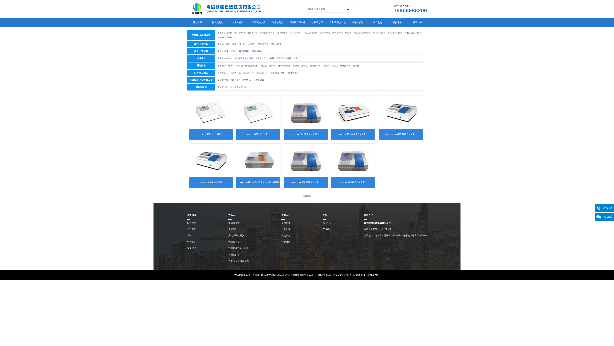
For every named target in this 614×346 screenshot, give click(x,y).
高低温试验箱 (379, 32)
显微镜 (296, 65)
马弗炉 (251, 44)
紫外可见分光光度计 (243, 58)
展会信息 (285, 235)
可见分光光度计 (224, 58)
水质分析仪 (237, 22)
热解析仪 (247, 80)
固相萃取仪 (293, 73)
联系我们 (191, 248)
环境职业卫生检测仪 (238, 248)
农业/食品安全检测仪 (238, 261)
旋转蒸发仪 (315, 65)
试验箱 (348, 32)
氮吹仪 (272, 65)
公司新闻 (285, 223)
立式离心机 (248, 73)
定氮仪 (304, 65)
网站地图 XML (347, 275)
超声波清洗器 (284, 65)
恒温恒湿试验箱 (395, 32)
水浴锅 (242, 44)
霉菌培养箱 (252, 32)
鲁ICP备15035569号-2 (328, 275)
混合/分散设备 (201, 51)
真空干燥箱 (231, 44)
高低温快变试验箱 (413, 32)
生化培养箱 (239, 32)
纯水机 (231, 65)
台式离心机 (235, 73)
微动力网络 (372, 275)
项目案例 (377, 22)
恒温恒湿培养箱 (267, 32)
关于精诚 (417, 22)
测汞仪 (264, 65)
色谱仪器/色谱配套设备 (201, 80)
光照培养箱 (282, 32)
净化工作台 (222, 87)
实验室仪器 (317, 22)
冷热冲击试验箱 (224, 37)
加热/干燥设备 (201, 44)
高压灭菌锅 (276, 44)
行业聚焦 (285, 242)
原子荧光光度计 (284, 58)
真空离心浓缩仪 (278, 73)
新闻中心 (397, 22)
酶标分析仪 (345, 65)
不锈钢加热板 (262, 44)
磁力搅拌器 (222, 51)
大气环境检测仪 (257, 22)
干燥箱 (220, 44)
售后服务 (191, 242)
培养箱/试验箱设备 (201, 35)
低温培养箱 (324, 32)
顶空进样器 (222, 80)
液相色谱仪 (259, 80)
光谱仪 (297, 58)
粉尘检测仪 (217, 22)
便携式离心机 (262, 73)
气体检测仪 (277, 22)
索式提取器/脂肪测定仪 (247, 65)
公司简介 (191, 223)
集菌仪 (326, 65)
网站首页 (197, 22)
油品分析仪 (357, 22)
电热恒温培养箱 (224, 32)
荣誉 (189, 235)
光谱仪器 (201, 58)
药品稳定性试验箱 (362, 32)
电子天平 (221, 65)
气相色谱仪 (235, 80)
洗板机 (334, 65)
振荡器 (233, 51)
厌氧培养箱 (337, 32)
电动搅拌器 (244, 51)
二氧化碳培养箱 (310, 32)
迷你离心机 (222, 73)
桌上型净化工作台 (238, 87)
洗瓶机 (356, 65)
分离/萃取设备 (201, 73)
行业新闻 (285, 229)
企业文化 (191, 229)
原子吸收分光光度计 (265, 58)
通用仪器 (201, 65)
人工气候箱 (295, 32)
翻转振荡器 (257, 51)
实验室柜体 (201, 87)
